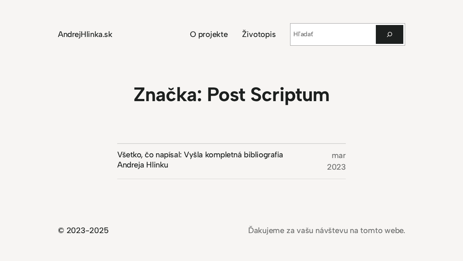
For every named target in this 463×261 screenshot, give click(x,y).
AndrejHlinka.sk (85, 34)
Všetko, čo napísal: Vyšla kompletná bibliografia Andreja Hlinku (200, 160)
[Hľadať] (389, 34)
